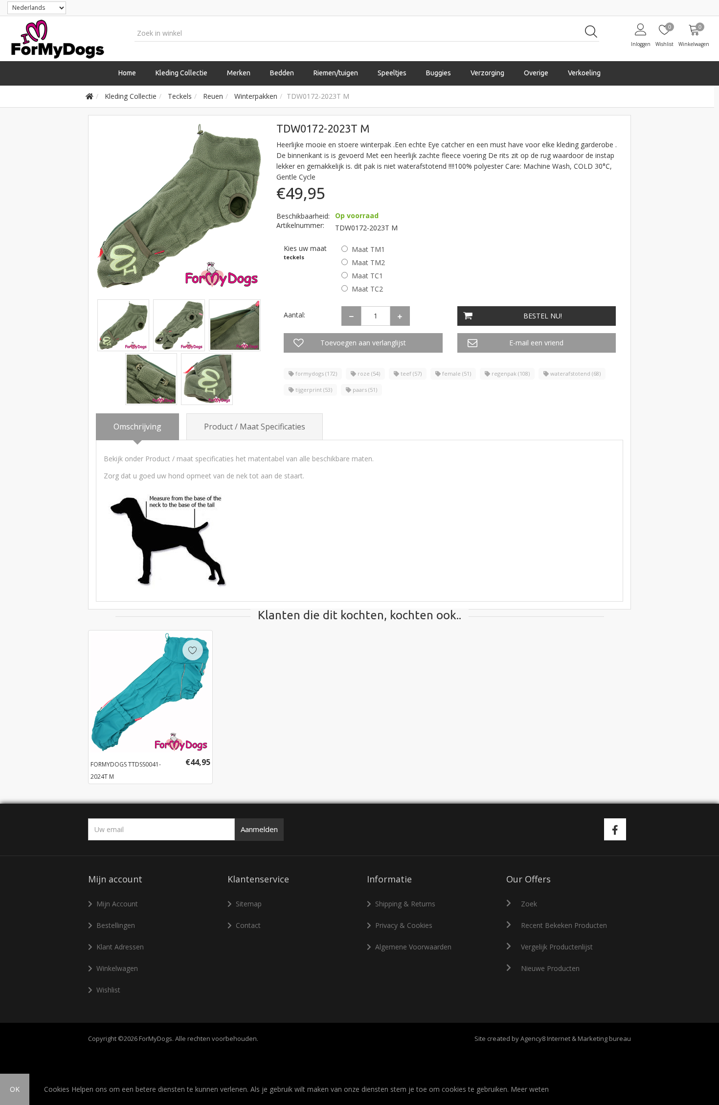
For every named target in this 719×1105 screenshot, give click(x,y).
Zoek (529, 903)
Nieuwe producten (550, 968)
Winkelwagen (117, 968)
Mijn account (117, 903)
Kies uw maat (305, 248)
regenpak (510, 373)
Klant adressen (120, 946)
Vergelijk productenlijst (557, 946)
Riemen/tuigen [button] (336, 73)
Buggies (438, 73)
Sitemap (249, 903)
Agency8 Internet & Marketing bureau (575, 1038)
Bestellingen (115, 925)
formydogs (315, 373)
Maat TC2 (367, 288)
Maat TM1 (368, 249)
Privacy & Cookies (403, 925)
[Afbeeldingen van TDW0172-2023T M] (124, 324)
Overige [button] (536, 73)
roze (368, 373)
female (456, 373)
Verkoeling (584, 73)
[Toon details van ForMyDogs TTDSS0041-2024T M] (150, 692)
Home (127, 73)
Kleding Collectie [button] (181, 73)
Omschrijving (137, 426)
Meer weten (530, 1089)
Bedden (282, 73)
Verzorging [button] (487, 73)
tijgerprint (313, 389)
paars (364, 389)
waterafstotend (575, 373)
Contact (248, 925)
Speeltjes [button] (392, 73)
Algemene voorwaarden (413, 946)
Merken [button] (238, 73)
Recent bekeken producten (564, 925)
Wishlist (108, 989)
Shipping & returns (405, 903)
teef (410, 373)
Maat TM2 (368, 262)
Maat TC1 (367, 275)
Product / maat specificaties (254, 426)
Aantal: (294, 314)
